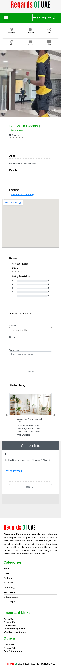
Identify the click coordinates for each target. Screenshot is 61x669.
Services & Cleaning (22, 194)
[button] (6, 17)
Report (31, 487)
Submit (30, 371)
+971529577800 (13, 471)
